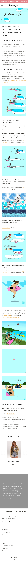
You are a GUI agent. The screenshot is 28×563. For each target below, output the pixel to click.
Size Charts (5, 548)
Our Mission (5, 529)
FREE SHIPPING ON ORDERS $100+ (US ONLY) (14, 1)
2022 (14, 559)
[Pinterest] (9, 521)
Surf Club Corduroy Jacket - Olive (14, 461)
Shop (3, 543)
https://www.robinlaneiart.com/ (12, 317)
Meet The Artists (6, 532)
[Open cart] (26, 5)
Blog (3, 535)
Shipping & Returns (7, 545)
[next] (25, 453)
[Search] (23, 5)
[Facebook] (2, 521)
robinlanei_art (7, 315)
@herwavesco (11, 413)
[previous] (3, 453)
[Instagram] (5, 521)
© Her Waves (14, 557)
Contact (4, 550)
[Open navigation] (2, 5)
